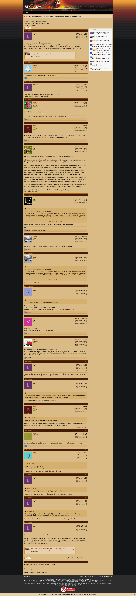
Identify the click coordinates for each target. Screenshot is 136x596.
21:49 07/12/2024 (28, 522)
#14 (86, 379)
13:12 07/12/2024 (28, 30)
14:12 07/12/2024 (28, 316)
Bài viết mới (93, 29)
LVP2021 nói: (30, 209)
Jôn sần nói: (30, 463)
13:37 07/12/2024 (28, 144)
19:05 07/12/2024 (28, 361)
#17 (86, 449)
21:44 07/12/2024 (28, 497)
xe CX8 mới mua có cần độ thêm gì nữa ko (101, 41)
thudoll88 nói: (30, 300)
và (33, 78)
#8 (86, 234)
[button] (60, 10)
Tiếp (29, 27)
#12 (86, 337)
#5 (86, 123)
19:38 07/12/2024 (28, 430)
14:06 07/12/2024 (28, 286)
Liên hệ (82, 576)
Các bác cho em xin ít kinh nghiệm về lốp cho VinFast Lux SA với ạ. (101, 53)
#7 (86, 195)
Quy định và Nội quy (90, 576)
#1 (86, 30)
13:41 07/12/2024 (28, 195)
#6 (86, 144)
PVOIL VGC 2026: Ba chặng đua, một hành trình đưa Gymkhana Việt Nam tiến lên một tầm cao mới (54, 16)
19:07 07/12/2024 (28, 379)
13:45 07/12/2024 (28, 253)
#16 (86, 430)
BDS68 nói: (29, 393)
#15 (86, 404)
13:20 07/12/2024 (28, 99)
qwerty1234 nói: (31, 488)
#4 (86, 99)
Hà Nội (85, 71)
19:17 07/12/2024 (28, 404)
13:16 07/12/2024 (28, 62)
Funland (80, 10)
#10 (86, 286)
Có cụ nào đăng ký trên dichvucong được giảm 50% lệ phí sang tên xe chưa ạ (102, 33)
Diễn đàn (64, 10)
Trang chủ (49, 10)
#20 (86, 522)
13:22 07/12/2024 (28, 123)
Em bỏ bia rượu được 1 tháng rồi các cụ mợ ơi (100, 37)
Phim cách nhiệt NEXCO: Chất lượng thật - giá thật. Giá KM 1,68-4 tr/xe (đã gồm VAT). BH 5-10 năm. (69, 594)
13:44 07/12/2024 (28, 234)
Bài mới (57, 10)
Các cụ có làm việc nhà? (100, 61)
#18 (86, 474)
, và (36, 230)
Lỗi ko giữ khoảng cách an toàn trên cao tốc (101, 68)
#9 (86, 253)
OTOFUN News (106, 576)
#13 (86, 361)
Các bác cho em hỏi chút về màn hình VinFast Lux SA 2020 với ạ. (101, 57)
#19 (86, 497)
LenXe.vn (42, 10)
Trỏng (86, 345)
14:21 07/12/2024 (28, 337)
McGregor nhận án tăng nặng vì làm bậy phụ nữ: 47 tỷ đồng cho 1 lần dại (49, 53)
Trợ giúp (99, 576)
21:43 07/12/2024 (28, 474)
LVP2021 (27, 25)
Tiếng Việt (27, 576)
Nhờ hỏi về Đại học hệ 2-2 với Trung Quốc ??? (101, 64)
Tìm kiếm (26, 12)
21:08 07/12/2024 (28, 449)
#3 (86, 81)
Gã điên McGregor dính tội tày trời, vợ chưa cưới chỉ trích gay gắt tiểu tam (49, 548)
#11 (86, 316)
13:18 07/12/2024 (28, 81)
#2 (86, 62)
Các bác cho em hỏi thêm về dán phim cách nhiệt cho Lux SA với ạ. (102, 45)
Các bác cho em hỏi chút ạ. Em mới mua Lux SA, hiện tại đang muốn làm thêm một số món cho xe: (101, 49)
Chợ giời (87, 10)
